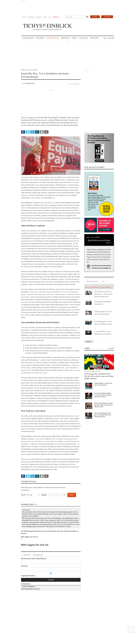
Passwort (24, 566)
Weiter (72, 495)
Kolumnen (40, 38)
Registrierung (38, 555)
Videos (74, 38)
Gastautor (30, 83)
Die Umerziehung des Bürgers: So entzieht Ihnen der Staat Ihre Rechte (102, 414)
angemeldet (33, 531)
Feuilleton (83, 38)
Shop (50, 17)
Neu (103, 281)
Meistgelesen (92, 281)
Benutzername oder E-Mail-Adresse (33, 558)
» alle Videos (111, 348)
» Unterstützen (107, 16)
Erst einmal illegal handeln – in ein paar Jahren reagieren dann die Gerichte (103, 395)
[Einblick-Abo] (99, 194)
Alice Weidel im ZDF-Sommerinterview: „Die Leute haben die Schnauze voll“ (103, 293)
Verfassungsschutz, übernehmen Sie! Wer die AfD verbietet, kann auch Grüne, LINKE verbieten (99, 376)
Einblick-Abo (56, 17)
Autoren (24, 17)
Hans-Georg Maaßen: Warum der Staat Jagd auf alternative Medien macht (103, 405)
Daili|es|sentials (52, 38)
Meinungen (65, 38)
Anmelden (95, 16)
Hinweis (68, 526)
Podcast (45, 17)
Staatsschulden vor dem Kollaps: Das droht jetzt (103, 384)
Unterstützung (30, 17)
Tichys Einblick (28, 38)
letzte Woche (94, 287)
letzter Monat (105, 287)
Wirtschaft (94, 38)
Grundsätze (38, 17)
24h (86, 287)
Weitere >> (88, 341)
